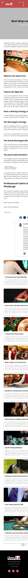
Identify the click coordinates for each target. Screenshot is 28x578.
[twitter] (20, 2)
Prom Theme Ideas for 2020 (14, 504)
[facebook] (13, 571)
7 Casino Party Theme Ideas (14, 334)
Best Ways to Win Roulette (11, 202)
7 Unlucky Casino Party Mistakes (16, 277)
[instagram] (23, 2)
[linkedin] (23, 5)
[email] (25, 254)
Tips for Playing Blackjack (13, 448)
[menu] (2, 2)
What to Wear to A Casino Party (15, 362)
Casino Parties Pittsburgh (11, 207)
